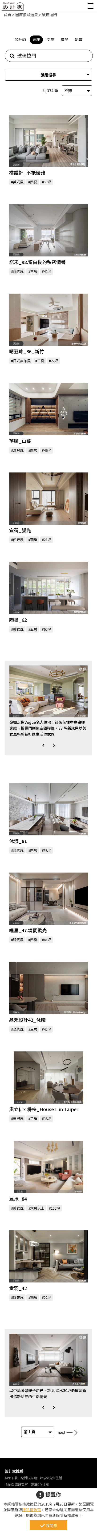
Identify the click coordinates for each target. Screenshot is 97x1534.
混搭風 (18, 450)
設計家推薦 (14, 1471)
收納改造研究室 (16, 1484)
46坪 (47, 450)
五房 (33, 629)
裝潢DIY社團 (40, 1484)
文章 (50, 39)
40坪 (47, 271)
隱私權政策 (31, 1509)
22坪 (54, 360)
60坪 (47, 629)
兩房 (33, 539)
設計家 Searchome (13, 7)
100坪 (55, 1208)
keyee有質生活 (51, 1477)
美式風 (18, 181)
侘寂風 (18, 539)
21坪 (47, 539)
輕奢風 (18, 1297)
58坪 (47, 850)
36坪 (47, 1118)
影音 (78, 39)
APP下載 (11, 1477)
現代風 (18, 271)
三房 (33, 271)
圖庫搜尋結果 (26, 14)
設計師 (20, 39)
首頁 (7, 14)
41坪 (47, 939)
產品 (64, 39)
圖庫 (36, 39)
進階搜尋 (48, 75)
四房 (33, 181)
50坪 (47, 181)
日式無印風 (22, 360)
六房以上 (37, 1208)
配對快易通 (28, 1477)
